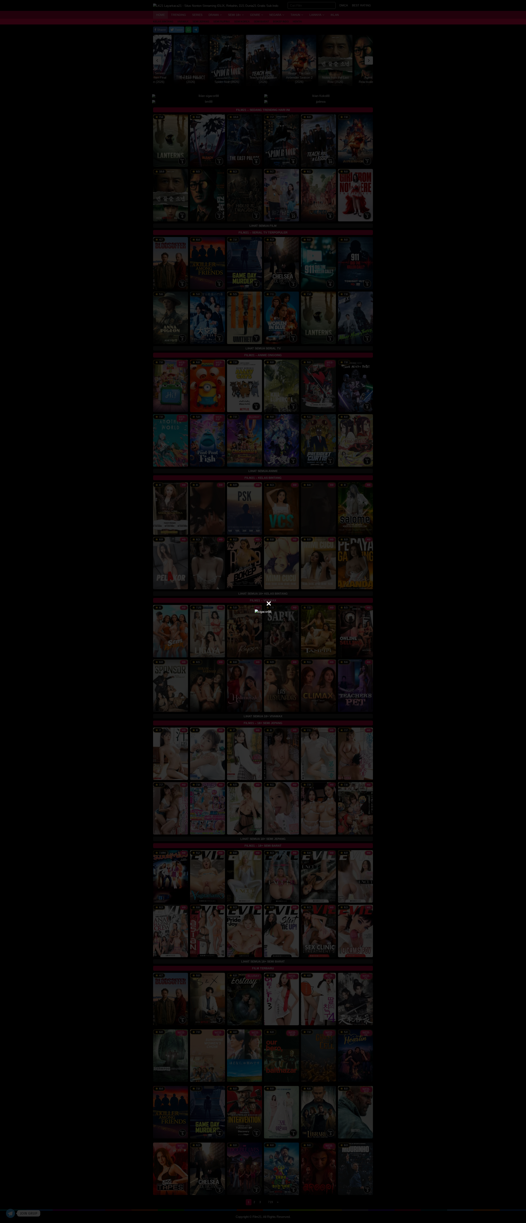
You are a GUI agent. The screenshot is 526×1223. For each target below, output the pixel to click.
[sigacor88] (263, 611)
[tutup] (268, 603)
